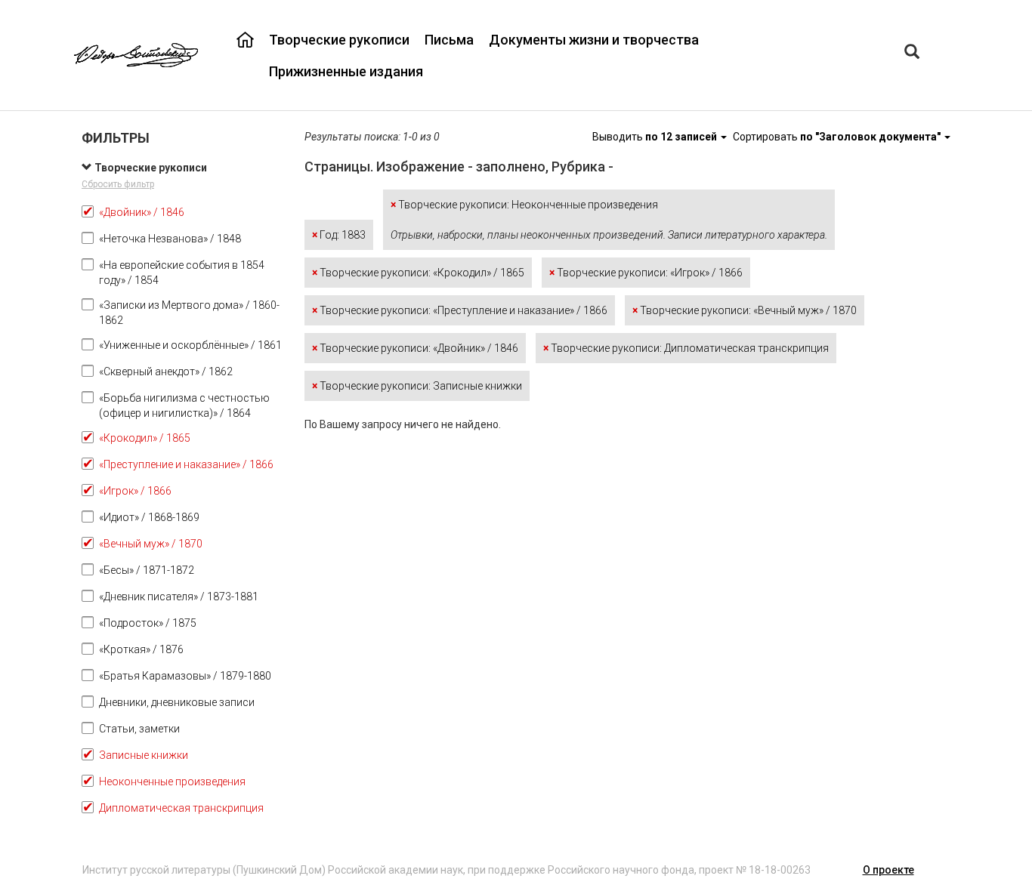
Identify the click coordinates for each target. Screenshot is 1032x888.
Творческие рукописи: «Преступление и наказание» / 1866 (459, 310)
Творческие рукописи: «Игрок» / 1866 (646, 273)
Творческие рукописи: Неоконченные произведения (609, 220)
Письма (449, 40)
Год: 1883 (339, 235)
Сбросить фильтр (118, 184)
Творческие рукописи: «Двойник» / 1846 (415, 348)
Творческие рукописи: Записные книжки (417, 386)
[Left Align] (912, 53)
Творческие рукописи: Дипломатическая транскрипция (686, 348)
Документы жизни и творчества (594, 40)
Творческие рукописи (339, 40)
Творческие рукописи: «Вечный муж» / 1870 (744, 310)
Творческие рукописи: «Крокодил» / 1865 (418, 273)
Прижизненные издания (346, 71)
